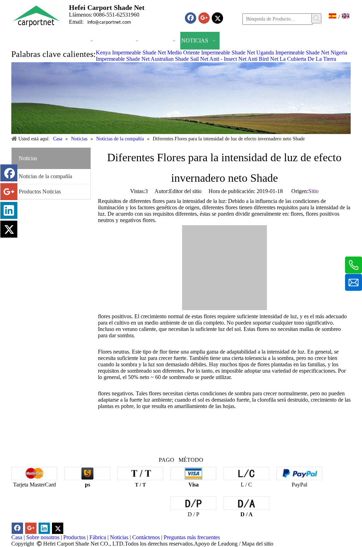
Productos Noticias (40, 191)
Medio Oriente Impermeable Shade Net (211, 53)
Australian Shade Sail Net (179, 59)
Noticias (119, 537)
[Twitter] (217, 18)
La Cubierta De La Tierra (308, 59)
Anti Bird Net (262, 59)
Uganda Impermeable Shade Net (292, 53)
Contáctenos (146, 537)
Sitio (313, 191)
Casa (16, 537)
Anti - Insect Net (227, 59)
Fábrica (97, 537)
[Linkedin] (8, 210)
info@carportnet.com (109, 22)
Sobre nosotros (42, 537)
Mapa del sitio (257, 544)
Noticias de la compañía (45, 176)
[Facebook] (190, 18)
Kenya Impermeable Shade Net (131, 53)
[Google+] (204, 18)
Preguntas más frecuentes (192, 537)
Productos (74, 537)
